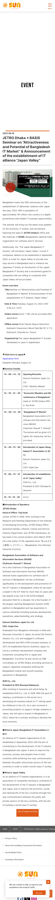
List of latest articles (27, 811)
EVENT (15, 829)
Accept (39, 893)
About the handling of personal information (23, 845)
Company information (14, 859)
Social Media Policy (13, 852)
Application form (11, 358)
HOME (5, 829)
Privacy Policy (11, 838)
